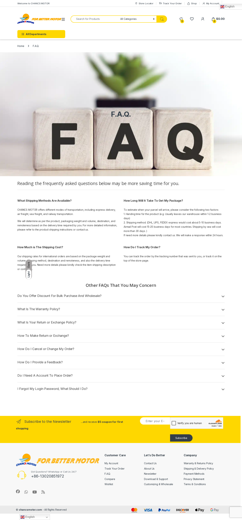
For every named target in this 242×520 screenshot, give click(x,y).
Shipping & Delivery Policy (199, 468)
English (30, 516)
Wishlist (109, 484)
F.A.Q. (108, 473)
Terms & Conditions (195, 484)
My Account (212, 3)
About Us (149, 468)
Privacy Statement (194, 479)
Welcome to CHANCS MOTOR (33, 3)
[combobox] (94, 19)
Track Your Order (172, 3)
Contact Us (150, 463)
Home (20, 45)
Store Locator (146, 3)
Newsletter (150, 473)
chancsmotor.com (30, 509)
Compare (110, 479)
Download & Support (156, 479)
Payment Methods (194, 473)
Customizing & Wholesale (158, 484)
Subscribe (181, 437)
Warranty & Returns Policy (198, 463)
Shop (194, 3)
